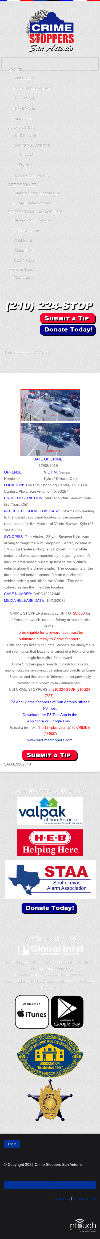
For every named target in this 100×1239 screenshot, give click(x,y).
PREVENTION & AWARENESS (35, 212)
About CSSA (23, 78)
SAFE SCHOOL (21, 269)
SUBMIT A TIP (25, 136)
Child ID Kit (22, 240)
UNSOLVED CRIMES (31, 176)
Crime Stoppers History (32, 88)
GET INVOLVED (22, 185)
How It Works (24, 108)
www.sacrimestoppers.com (50, 740)
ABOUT (14, 70)
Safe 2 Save (23, 261)
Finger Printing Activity (31, 203)
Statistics (62, 1198)
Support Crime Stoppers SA (36, 193)
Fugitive (25, 165)
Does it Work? (25, 98)
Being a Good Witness (32, 220)
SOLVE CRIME (21, 127)
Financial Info (84, 1198)
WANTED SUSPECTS (31, 146)
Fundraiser (22, 119)
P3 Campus (23, 278)
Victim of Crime (26, 230)
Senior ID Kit (23, 251)
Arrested (25, 155)
